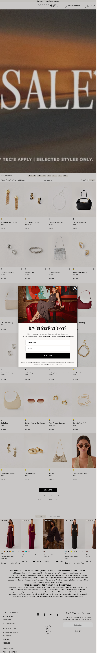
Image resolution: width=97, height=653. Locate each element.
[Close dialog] (75, 288)
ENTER (48, 355)
